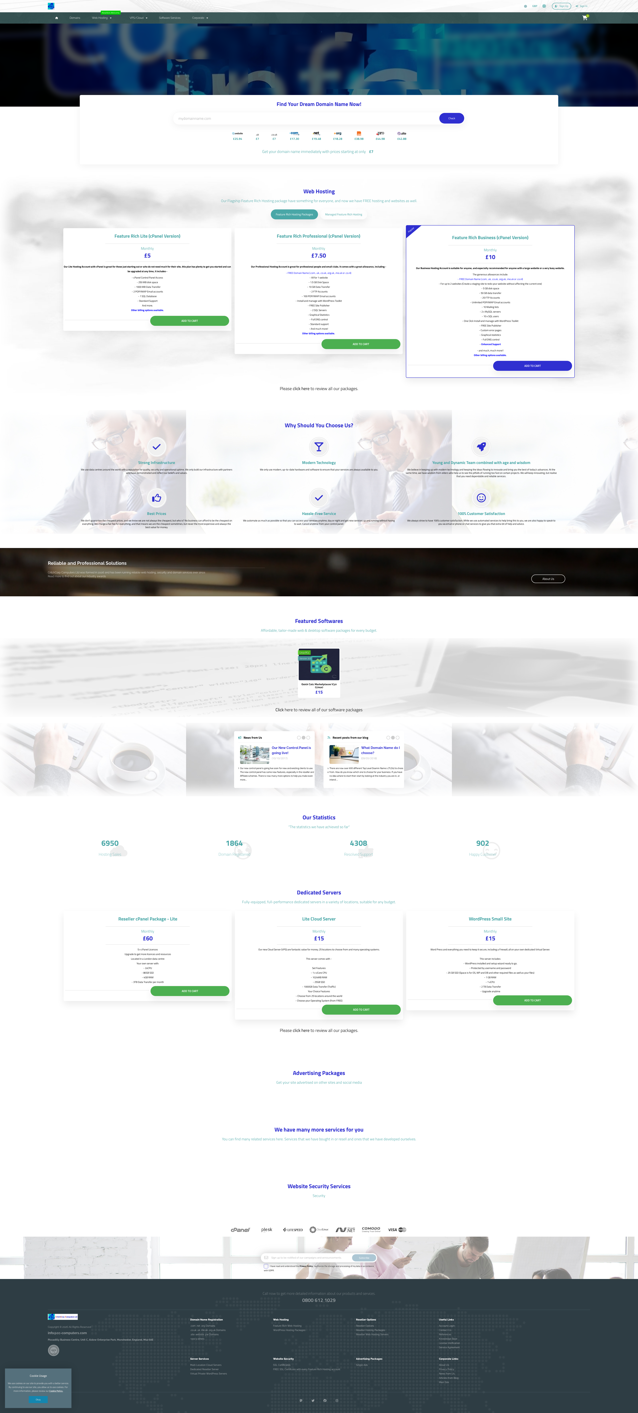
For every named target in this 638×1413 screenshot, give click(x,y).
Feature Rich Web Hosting (287, 1326)
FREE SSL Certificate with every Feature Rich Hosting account (306, 1369)
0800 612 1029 (319, 1300)
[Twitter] (313, 1400)
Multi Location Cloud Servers (205, 1365)
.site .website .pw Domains (204, 1334)
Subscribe (364, 1258)
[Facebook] (325, 1400)
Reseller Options (365, 1326)
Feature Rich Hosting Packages (294, 214)
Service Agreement (449, 1347)
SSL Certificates (281, 1365)
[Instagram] (337, 1400)
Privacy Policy (446, 1369)
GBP (534, 6)
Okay (38, 1399)
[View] (314, 664)
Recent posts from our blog (350, 737)
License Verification (449, 1343)
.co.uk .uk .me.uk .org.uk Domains (208, 1330)
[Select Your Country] (525, 6)
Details (319, 77)
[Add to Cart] (324, 664)
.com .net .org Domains (202, 1326)
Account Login (447, 1326)
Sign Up (563, 6)
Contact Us (445, 1330)
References (445, 1334)
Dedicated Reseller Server (204, 1369)
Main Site (444, 1382)
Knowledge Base (448, 1339)
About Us (548, 579)
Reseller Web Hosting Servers (372, 1334)
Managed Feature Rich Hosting (343, 214)
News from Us (253, 737)
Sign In (583, 6)
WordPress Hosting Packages (289, 1330)
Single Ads (362, 1365)
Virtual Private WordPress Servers (208, 1373)
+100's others (197, 1339)
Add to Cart (189, 321)
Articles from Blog (449, 1378)
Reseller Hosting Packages (370, 1330)
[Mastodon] (301, 1400)
